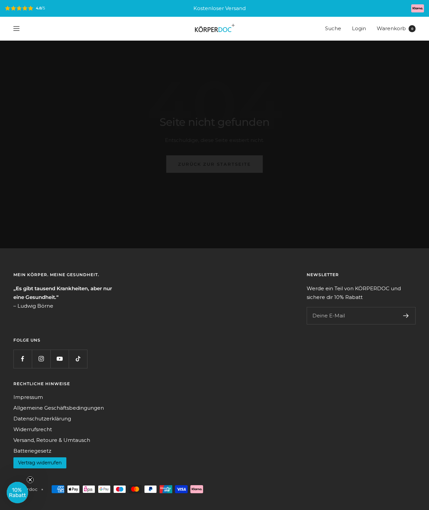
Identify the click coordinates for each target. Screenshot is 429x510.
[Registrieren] (406, 315)
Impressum (28, 397)
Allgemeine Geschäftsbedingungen (58, 408)
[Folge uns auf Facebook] (22, 359)
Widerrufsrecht (32, 429)
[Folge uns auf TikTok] (78, 359)
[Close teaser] (30, 479)
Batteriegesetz (32, 451)
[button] (17, 492)
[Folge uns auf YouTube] (59, 359)
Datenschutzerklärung (42, 418)
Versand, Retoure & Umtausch (51, 440)
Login (359, 28)
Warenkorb (395, 28)
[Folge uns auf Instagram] (41, 359)
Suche (333, 28)
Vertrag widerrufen (40, 463)
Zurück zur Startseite (214, 164)
